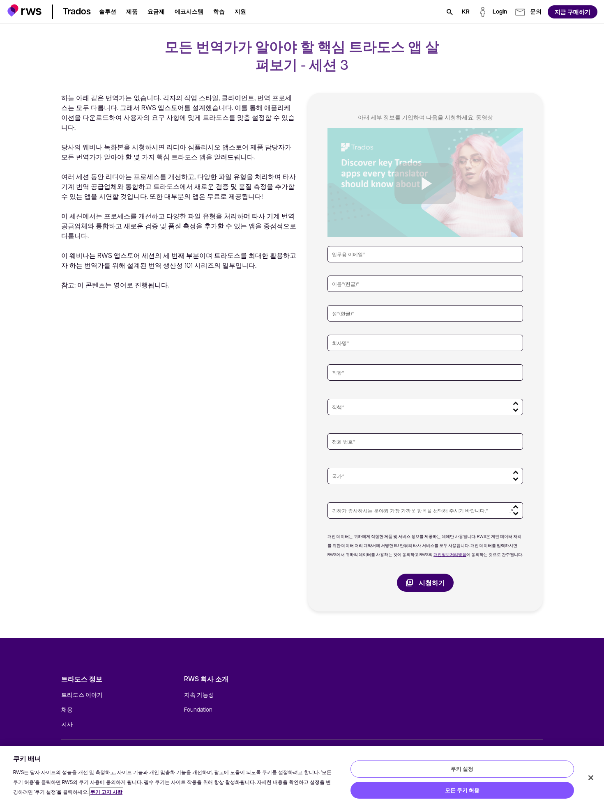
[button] (24, 10)
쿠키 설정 (462, 768)
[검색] (449, 12)
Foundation (198, 709)
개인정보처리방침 (449, 554)
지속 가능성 (199, 694)
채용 (67, 709)
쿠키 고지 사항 (106, 791)
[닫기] (591, 778)
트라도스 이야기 (82, 694)
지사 (67, 724)
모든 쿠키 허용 (462, 790)
